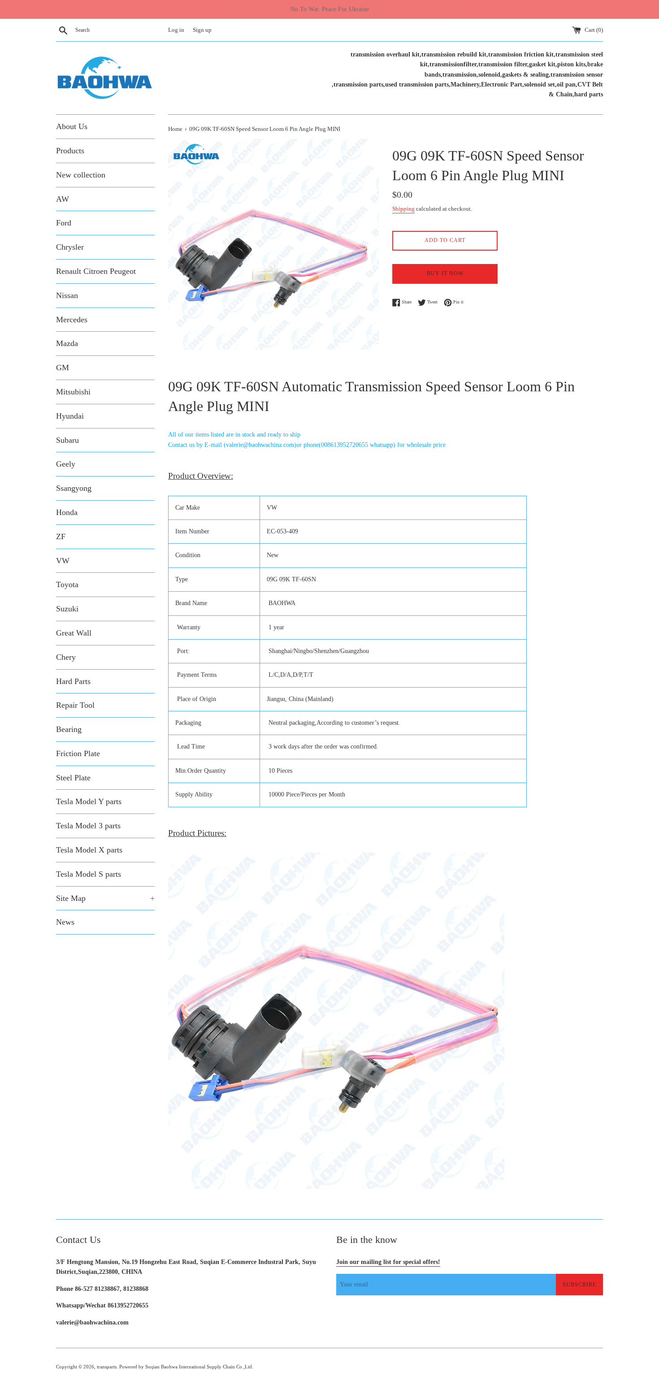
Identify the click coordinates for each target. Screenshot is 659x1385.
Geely (65, 463)
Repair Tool (75, 705)
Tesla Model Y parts (88, 801)
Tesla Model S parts (88, 874)
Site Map (105, 898)
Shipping (403, 208)
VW (62, 560)
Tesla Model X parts (89, 849)
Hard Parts (73, 681)
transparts (107, 1366)
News (65, 922)
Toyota (67, 584)
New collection (80, 174)
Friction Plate (78, 753)
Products (70, 150)
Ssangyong (73, 488)
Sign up (202, 30)
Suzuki (67, 608)
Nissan (67, 295)
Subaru (67, 440)
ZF (60, 536)
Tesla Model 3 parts (88, 825)
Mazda (67, 343)
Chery (66, 657)
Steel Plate (73, 777)
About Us (71, 126)
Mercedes (71, 319)
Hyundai (70, 415)
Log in (176, 30)
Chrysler (70, 246)
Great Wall (73, 632)
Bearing (69, 729)
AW (62, 199)
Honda (67, 512)
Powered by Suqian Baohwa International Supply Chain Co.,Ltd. (186, 1366)
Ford (63, 222)
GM (62, 367)
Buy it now (445, 273)
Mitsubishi (73, 391)
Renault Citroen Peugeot (96, 271)
